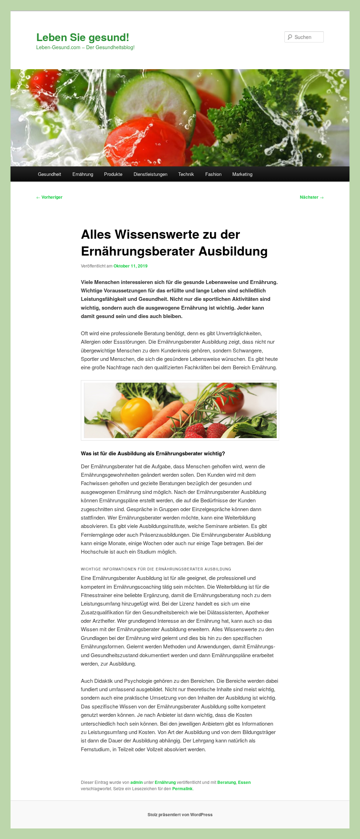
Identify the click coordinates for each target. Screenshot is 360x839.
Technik (186, 174)
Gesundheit (49, 174)
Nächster (312, 197)
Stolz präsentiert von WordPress (180, 814)
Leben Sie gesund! (82, 36)
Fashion (213, 174)
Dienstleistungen (150, 174)
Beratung (226, 782)
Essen (244, 782)
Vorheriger (49, 197)
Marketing (242, 174)
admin (136, 782)
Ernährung (82, 174)
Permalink (182, 788)
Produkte (113, 174)
